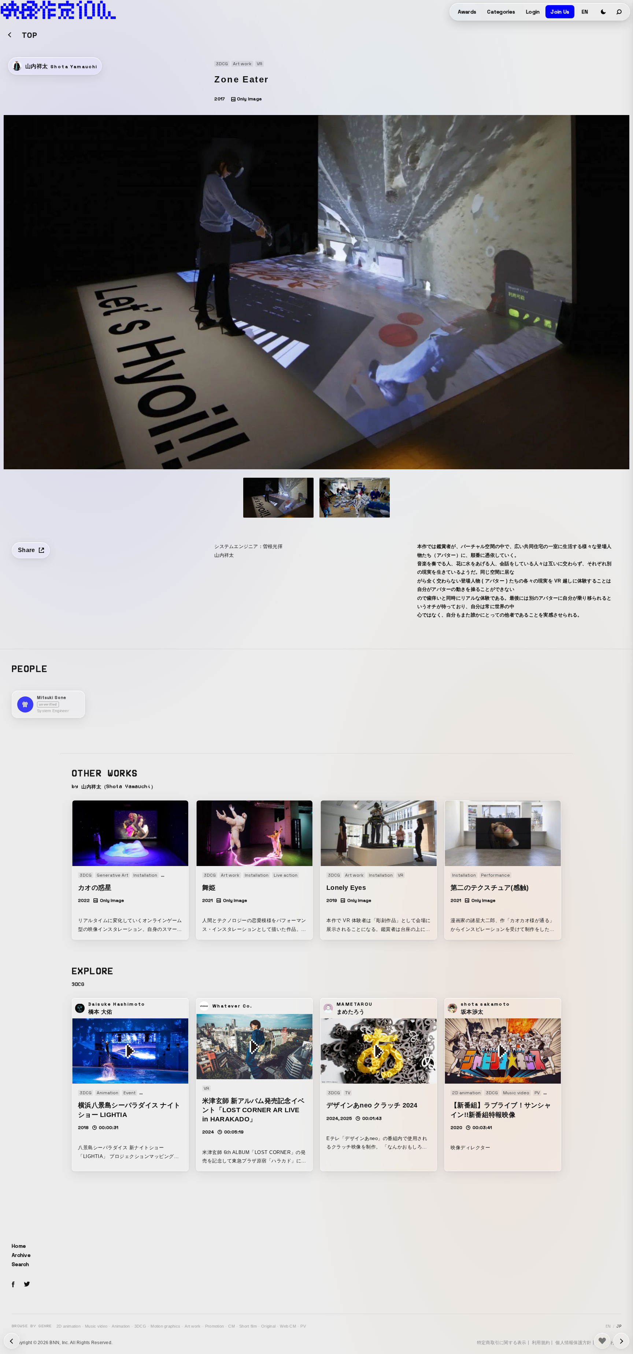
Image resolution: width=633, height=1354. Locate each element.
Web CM (288, 1326)
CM (231, 1326)
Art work (192, 1326)
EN (585, 11)
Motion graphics (165, 1326)
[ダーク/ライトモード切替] (603, 11)
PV (303, 1326)
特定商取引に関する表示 (501, 1342)
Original (268, 1326)
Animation (121, 1326)
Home (19, 1246)
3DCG (140, 1326)
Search (20, 1264)
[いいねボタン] (602, 1340)
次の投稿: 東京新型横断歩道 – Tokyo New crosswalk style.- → (12, 1341)
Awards (467, 11)
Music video (96, 1326)
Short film (248, 1326)
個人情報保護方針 (573, 1342)
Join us (560, 11)
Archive (21, 1255)
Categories (501, 11)
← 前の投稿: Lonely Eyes (621, 1341)
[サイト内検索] (619, 11)
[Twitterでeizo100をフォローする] (26, 1285)
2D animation (68, 1326)
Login (533, 11)
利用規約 (541, 1342)
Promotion (214, 1326)
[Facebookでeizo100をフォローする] (13, 1285)
